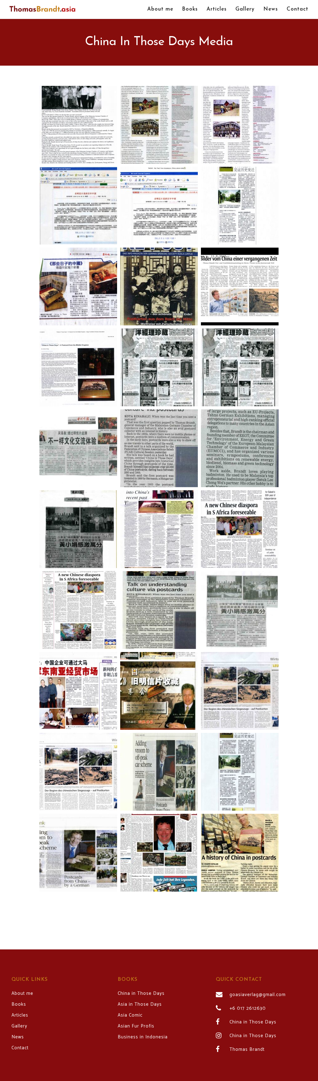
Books (18, 1004)
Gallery (19, 1026)
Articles (19, 1015)
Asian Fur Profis (136, 1026)
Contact (20, 1048)
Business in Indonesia (143, 1037)
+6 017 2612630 (247, 1008)
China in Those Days (141, 993)
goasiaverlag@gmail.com (257, 995)
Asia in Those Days (140, 1004)
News (17, 1037)
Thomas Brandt (247, 1049)
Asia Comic (130, 1015)
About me (22, 993)
